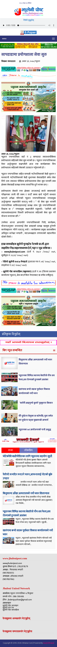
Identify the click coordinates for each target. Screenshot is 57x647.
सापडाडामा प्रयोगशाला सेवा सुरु (24, 54)
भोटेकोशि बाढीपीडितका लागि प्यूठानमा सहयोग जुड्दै (27, 456)
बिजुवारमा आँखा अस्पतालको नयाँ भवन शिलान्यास (26, 493)
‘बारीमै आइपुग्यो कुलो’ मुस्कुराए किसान (36, 403)
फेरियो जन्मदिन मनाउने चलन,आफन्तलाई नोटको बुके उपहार (27, 476)
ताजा (10, 450)
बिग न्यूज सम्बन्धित (12, 350)
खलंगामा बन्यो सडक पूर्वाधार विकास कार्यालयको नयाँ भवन (34, 391)
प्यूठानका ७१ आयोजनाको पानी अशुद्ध (35, 430)
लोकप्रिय (28, 450)
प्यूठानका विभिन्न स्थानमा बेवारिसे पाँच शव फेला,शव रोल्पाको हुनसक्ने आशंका (37, 377)
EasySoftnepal (48, 642)
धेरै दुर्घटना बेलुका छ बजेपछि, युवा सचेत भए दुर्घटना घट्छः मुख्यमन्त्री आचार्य (36, 418)
